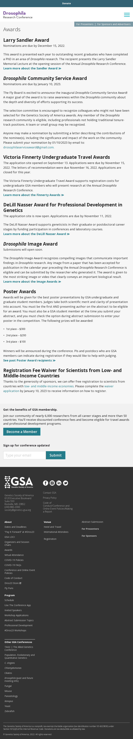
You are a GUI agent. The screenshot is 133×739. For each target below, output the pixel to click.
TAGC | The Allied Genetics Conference (19, 648)
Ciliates (8, 673)
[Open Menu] (127, 15)
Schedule (9, 600)
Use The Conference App (18, 605)
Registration (50, 538)
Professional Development (19, 625)
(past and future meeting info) (19, 679)
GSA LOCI (10, 537)
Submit (56, 455)
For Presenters (84, 24)
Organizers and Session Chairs (17, 543)
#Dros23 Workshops (15, 630)
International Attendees (56, 531)
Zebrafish (9, 711)
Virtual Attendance (14, 555)
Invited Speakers (13, 610)
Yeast (7, 706)
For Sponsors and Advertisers (114, 24)
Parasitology (11, 696)
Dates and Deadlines (15, 526)
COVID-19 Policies (14, 560)
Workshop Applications (17, 615)
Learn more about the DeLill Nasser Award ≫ (36, 234)
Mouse (8, 691)
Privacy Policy (49, 497)
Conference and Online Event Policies (20, 572)
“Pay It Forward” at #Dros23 (19, 531)
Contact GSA (49, 492)
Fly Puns (9, 588)
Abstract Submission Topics (19, 620)
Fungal (8, 686)
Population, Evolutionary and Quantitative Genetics (20, 656)
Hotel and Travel (52, 526)
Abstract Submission (92, 521)
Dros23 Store (12, 583)
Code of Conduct (13, 578)
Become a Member (21, 431)
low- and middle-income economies (49, 386)
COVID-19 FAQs (13, 565)
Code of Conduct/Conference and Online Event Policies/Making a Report (58, 507)
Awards (8, 550)
